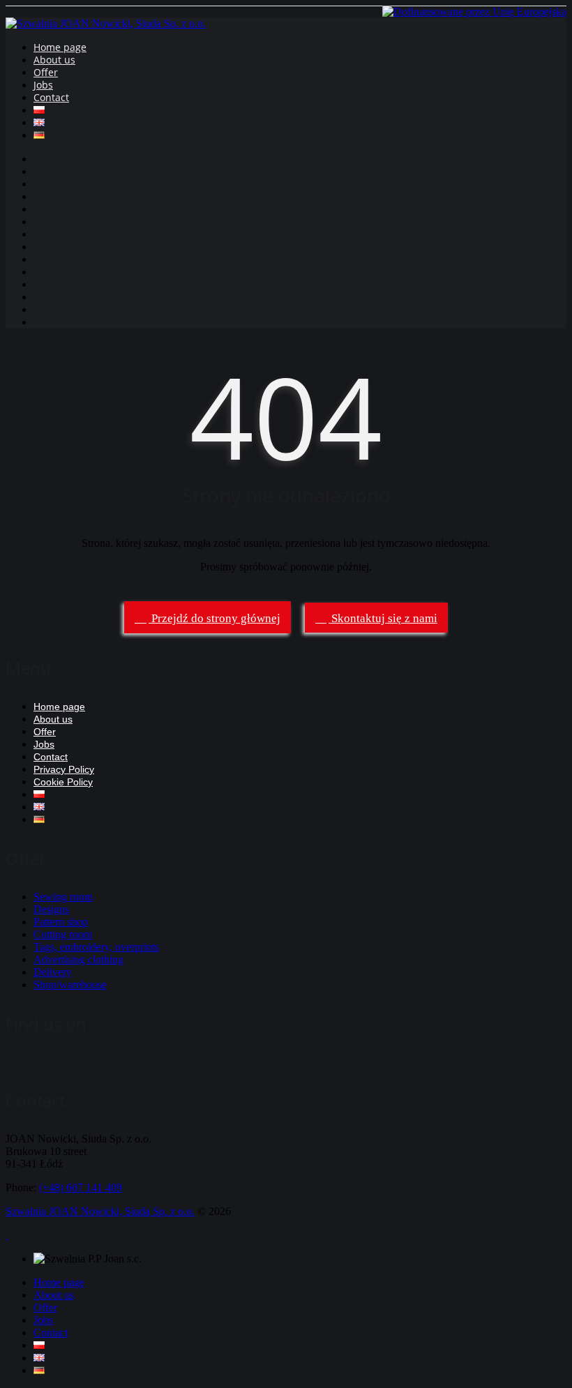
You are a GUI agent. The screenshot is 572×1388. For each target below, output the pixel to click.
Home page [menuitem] (58, 1282)
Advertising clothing (78, 959)
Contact (51, 97)
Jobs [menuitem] (43, 1320)
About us (54, 59)
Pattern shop (60, 922)
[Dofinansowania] (474, 11)
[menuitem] (39, 1345)
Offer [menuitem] (45, 1307)
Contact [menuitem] (50, 1332)
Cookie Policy (63, 781)
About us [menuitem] (53, 1295)
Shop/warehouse (70, 984)
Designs (51, 909)
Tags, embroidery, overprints (96, 947)
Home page (59, 47)
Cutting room (62, 934)
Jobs (43, 84)
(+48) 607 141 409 (80, 1187)
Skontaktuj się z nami (383, 618)
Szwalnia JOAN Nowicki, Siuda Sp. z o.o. (100, 1211)
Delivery (52, 972)
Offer (45, 72)
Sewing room (63, 897)
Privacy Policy (63, 769)
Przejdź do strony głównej (214, 618)
